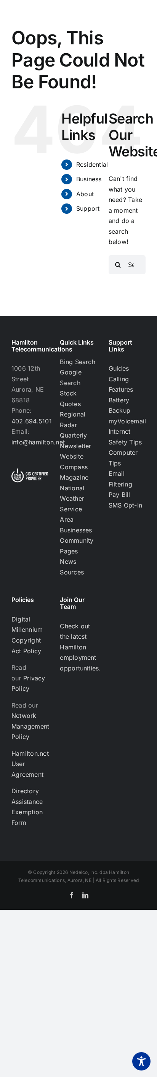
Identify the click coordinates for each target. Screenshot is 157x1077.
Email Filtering (120, 479)
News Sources (72, 567)
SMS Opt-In (125, 505)
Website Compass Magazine (74, 466)
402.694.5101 (31, 421)
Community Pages (76, 546)
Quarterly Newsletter (75, 440)
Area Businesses (76, 525)
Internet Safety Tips (125, 437)
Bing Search (77, 362)
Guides (119, 368)
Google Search (70, 377)
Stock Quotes (70, 398)
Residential (92, 164)
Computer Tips (123, 458)
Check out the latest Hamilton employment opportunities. (80, 647)
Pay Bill (119, 494)
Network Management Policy (30, 726)
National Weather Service (72, 498)
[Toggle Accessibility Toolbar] (141, 1061)
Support (88, 208)
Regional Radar (72, 419)
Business (89, 179)
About (85, 194)
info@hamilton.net (38, 442)
